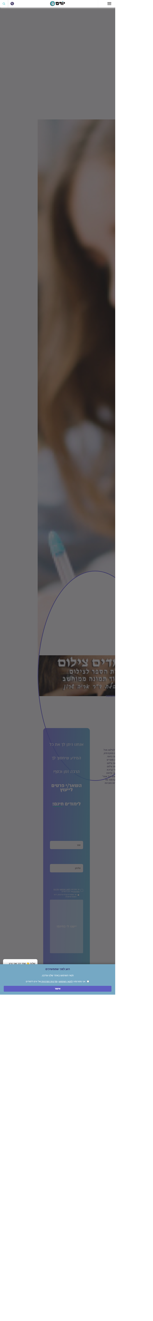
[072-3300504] (12, 3)
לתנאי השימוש (65, 981)
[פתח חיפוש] (4, 3)
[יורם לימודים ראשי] (57, 5)
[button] (20, 963)
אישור (57, 988)
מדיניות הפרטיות (49, 981)
